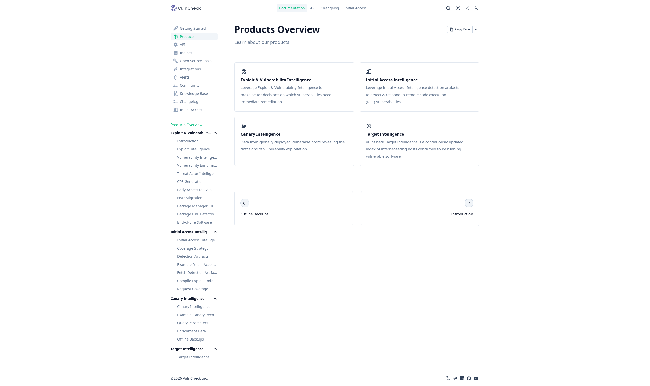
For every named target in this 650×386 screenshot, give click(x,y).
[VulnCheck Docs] (186, 8)
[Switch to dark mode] (458, 8)
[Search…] (448, 8)
